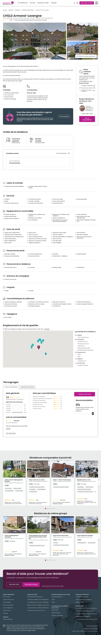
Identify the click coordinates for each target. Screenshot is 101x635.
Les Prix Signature (8, 608)
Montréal (11, 10)
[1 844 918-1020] (77, 3)
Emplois (5, 613)
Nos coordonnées (8, 605)
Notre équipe (7, 602)
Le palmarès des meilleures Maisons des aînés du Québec (87, 608)
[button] (38, 341)
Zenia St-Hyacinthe (57, 615)
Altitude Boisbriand (57, 597)
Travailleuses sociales (82, 597)
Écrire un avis (7, 610)
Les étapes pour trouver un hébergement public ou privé (38, 602)
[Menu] (8, 3)
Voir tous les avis (11, 433)
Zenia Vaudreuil (56, 613)
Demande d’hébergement (35, 597)
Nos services (6, 597)
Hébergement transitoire (83, 616)
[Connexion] (96, 2)
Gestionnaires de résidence (84, 599)
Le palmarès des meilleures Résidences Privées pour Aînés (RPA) (38, 608)
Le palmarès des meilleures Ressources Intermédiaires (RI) (87, 614)
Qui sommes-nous (8, 599)
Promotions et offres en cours (36, 610)
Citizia (53, 602)
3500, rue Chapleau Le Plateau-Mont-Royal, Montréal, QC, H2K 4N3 (31, 20)
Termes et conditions (92, 626)
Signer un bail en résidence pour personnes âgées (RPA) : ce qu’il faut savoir (38, 605)
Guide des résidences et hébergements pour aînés (38, 599)
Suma (53, 599)
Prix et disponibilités (87, 119)
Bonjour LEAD (79, 602)
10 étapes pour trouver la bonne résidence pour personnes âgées (87, 619)
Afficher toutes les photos (87, 56)
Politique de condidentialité (90, 628)
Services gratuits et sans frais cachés (52, 586)
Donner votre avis (85, 394)
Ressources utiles (43, 3)
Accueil (5, 10)
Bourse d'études (7, 619)
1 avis (11, 20)
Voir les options (64, 116)
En (74, 3)
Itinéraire (46, 329)
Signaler (8, 428)
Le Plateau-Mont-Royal (28, 10)
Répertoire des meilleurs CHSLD (85, 611)
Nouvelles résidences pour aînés (60, 594)
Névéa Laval (55, 610)
